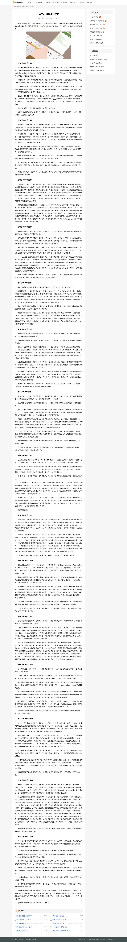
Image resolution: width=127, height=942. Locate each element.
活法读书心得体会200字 (24, 916)
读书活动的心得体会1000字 (98, 59)
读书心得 (30, 2)
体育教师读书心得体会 (24, 919)
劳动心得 (39, 2)
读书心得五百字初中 (96, 39)
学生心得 (56, 2)
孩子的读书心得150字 (96, 43)
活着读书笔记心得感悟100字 (61, 931)
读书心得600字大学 (96, 28)
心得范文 (23, 6)
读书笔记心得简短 (58, 916)
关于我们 (14, 939)
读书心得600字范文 (96, 63)
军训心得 (47, 2)
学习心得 (72, 2)
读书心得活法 (94, 17)
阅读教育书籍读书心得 (97, 32)
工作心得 (81, 2)
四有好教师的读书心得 (60, 919)
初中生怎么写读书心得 (97, 21)
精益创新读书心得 (22, 931)
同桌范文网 (16, 6)
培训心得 (89, 2)
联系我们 (21, 939)
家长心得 (64, 2)
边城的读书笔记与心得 (97, 67)
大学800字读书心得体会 (60, 927)
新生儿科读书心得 (22, 923)
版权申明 (28, 939)
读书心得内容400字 (96, 35)
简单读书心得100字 (96, 24)
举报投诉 (34, 939)
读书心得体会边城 (58, 923)
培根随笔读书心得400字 (24, 927)
